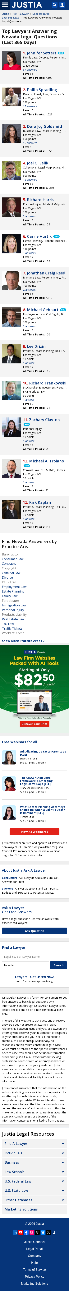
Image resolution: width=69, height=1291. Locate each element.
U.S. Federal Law (18, 1181)
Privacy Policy (34, 1276)
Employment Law (14, 587)
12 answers (30, 179)
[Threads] (37, 1232)
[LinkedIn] (15, 1232)
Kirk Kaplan (40, 502)
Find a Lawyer (13, 947)
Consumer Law (12, 559)
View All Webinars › (34, 832)
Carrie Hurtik (39, 236)
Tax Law (8, 624)
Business (12, 1162)
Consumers (9, 878)
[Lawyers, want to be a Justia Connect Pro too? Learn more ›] (60, 53)
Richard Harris (40, 199)
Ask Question (34, 931)
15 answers (30, 106)
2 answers (29, 289)
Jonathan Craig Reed (46, 273)
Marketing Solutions (21, 1209)
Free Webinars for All (19, 742)
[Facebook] (26, 1232)
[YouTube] (20, 1232)
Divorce (7, 577)
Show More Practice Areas (22, 641)
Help (34, 1262)
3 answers (29, 216)
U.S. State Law (16, 1190)
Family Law (9, 596)
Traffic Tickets (12, 628)
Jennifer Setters (41, 53)
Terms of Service (34, 1269)
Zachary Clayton (44, 419)
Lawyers (7, 888)
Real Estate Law (13, 619)
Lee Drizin (36, 346)
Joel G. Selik (37, 163)
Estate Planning (13, 591)
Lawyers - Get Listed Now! (34, 977)
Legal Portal (34, 1248)
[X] (48, 1232)
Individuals (13, 1153)
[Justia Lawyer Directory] (54, 1232)
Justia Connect (34, 1242)
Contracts (9, 563)
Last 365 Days (10, 17)
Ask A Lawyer (21, 13)
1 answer (28, 363)
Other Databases (18, 1200)
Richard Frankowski (47, 383)
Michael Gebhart (42, 309)
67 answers (30, 69)
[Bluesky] (43, 1232)
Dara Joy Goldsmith (45, 126)
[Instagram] (32, 1232)
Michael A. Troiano (46, 461)
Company (34, 1255)
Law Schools (15, 1171)
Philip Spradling (42, 89)
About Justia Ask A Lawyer (24, 870)
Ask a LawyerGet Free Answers (17, 909)
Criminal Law (11, 573)
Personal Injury (13, 610)
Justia (5, 13)
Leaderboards (40, 13)
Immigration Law (14, 605)
